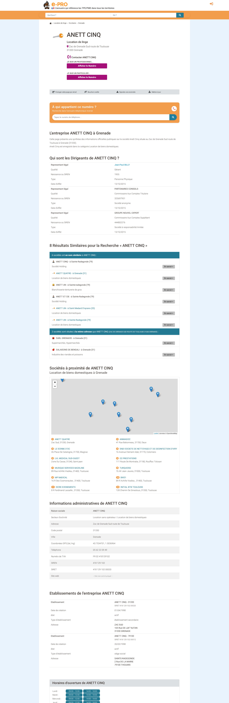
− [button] (55, 386)
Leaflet (156, 433)
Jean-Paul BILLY (122, 165)
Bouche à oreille (93, 92)
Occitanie (72, 23)
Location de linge (60, 23)
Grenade (81, 23)
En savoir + (168, 266)
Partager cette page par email (66, 92)
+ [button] (55, 382)
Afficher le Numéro (87, 66)
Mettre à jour (156, 92)
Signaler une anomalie (126, 92)
